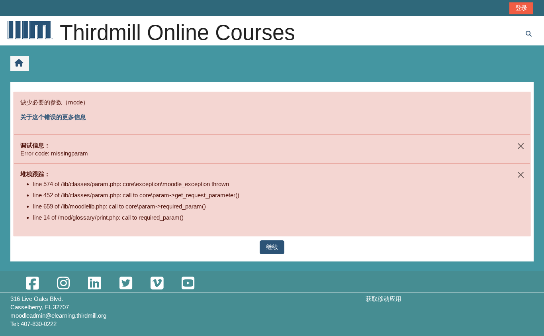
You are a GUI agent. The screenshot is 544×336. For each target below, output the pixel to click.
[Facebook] (32, 283)
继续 (272, 247)
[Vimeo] (156, 283)
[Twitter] (125, 283)
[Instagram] (63, 283)
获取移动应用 (383, 298)
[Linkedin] (94, 283)
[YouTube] (188, 283)
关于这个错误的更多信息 (53, 117)
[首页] (29, 29)
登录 (521, 7)
